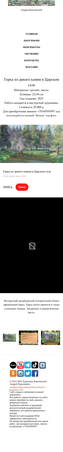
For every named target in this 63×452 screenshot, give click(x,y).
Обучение (32, 54)
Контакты (31, 60)
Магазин (31, 67)
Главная (32, 34)
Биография (31, 40)
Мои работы (31, 47)
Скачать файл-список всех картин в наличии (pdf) (27, 388)
